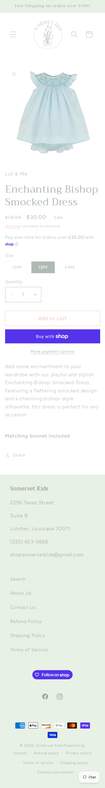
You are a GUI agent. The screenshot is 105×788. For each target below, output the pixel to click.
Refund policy (46, 753)
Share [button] (18, 455)
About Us (20, 593)
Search (18, 579)
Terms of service (38, 762)
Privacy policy (78, 753)
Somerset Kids (49, 745)
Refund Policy (26, 621)
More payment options (52, 351)
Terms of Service (29, 650)
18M (43, 267)
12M (20, 268)
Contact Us (23, 607)
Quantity (14, 281)
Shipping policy (74, 762)
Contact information (55, 772)
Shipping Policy (28, 635)
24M (73, 268)
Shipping (12, 226)
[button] (13, 34)
